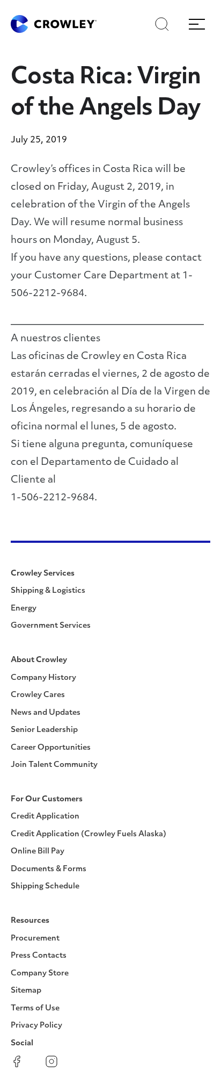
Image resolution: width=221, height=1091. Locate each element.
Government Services (51, 626)
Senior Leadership (44, 730)
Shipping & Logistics (48, 591)
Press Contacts (39, 956)
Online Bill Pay (37, 852)
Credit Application (45, 817)
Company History (43, 678)
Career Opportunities (51, 748)
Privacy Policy (36, 1026)
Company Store (40, 974)
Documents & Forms (48, 869)
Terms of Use (35, 1008)
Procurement (35, 939)
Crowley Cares (38, 695)
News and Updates (45, 713)
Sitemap (26, 991)
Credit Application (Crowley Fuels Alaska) (88, 834)
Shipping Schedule (45, 886)
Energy (23, 609)
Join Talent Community (54, 765)
